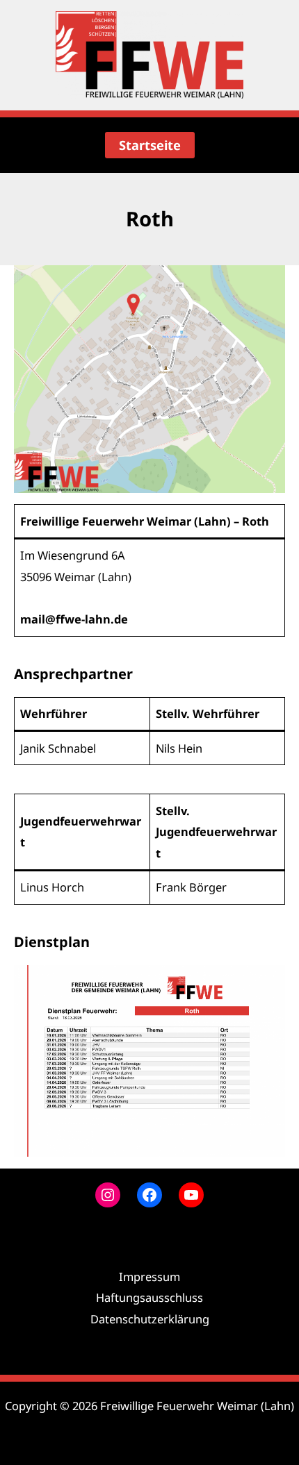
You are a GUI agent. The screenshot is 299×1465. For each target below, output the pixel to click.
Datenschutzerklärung (149, 1319)
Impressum (149, 1276)
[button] (150, 145)
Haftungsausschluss (149, 1297)
